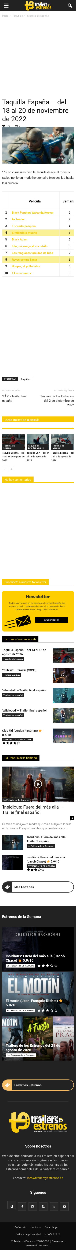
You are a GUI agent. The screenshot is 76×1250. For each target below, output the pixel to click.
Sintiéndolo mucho (24, 232)
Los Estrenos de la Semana (21, 1055)
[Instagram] (32, 1206)
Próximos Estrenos (28, 1085)
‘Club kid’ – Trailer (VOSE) (19, 670)
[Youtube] (64, 1206)
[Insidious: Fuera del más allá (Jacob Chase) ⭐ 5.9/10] (12, 862)
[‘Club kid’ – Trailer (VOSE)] (63, 675)
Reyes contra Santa (24, 259)
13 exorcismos (21, 273)
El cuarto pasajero (24, 226)
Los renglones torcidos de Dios (32, 253)
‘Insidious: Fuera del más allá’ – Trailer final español (32, 810)
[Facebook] (22, 1206)
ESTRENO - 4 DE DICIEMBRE (17, 739)
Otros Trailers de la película (22, 419)
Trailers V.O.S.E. (11, 674)
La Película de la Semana (21, 758)
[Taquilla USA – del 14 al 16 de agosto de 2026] (38, 442)
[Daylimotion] (11, 1205)
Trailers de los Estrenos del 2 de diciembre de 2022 (57, 400)
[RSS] (43, 1206)
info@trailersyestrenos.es (45, 1178)
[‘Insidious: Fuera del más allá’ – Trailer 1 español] (12, 842)
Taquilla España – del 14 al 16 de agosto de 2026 (13, 457)
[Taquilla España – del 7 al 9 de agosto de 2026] (62, 442)
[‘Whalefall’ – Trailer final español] (63, 695)
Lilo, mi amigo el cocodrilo (30, 246)
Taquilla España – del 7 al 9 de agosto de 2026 (62, 457)
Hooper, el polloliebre (26, 266)
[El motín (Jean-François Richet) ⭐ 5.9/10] (38, 994)
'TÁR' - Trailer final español (14, 398)
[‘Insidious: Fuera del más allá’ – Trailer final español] (38, 784)
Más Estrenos (24, 887)
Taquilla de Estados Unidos (36, 446)
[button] (70, 5)
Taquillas (25, 379)
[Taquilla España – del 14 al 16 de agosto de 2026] (13, 442)
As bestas (18, 219)
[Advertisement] (38, 58)
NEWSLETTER (52, 1234)
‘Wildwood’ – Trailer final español (24, 710)
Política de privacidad (28, 1234)
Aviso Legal (51, 1227)
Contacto (35, 1227)
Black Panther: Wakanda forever (32, 212)
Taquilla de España (9, 446)
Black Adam (19, 239)
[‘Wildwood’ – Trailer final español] (63, 715)
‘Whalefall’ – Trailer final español (24, 690)
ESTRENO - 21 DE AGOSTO (41, 866)
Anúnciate (20, 1227)
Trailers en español (13, 694)
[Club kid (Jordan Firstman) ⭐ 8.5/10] (63, 736)
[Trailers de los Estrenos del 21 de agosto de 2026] (38, 1038)
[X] (54, 1206)
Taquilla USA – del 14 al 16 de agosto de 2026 (38, 457)
